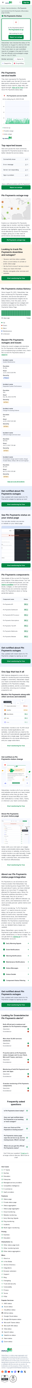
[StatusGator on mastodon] (15, 1372)
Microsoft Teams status (12, 1322)
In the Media (8, 1261)
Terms (6, 1293)
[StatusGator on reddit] (2, 1372)
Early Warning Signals (11, 1218)
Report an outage (16, 37)
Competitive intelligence (11, 1186)
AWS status (8, 1303)
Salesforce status (10, 1335)
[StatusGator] (16, 1350)
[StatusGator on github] (18, 1372)
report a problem (7, 584)
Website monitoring (10, 1215)
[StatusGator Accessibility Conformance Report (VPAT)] (13, 1378)
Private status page (10, 1202)
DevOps (6, 1173)
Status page (8, 1199)
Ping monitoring (9, 1221)
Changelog (7, 1280)
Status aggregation (10, 1205)
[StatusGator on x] (25, 1372)
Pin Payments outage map (16, 209)
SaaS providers (9, 1192)
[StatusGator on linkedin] (6, 1372)
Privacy (6, 1290)
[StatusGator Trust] (4, 1378)
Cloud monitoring (9, 1212)
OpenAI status (9, 1332)
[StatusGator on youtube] (9, 1372)
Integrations (8, 1268)
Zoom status (8, 1341)
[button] (16, 943)
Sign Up (26, 2)
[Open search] (20, 2)
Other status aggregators (12, 1251)
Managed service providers (13, 1182)
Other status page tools (11, 1245)
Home (3, 8)
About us (7, 1258)
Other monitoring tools (11, 1248)
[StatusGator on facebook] (22, 1372)
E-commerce (8, 1189)
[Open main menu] (3, 2)
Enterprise (7, 1179)
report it (4, 355)
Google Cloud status (11, 1316)
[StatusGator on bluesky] (12, 1372)
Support (6, 1274)
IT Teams (7, 1170)
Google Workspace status (12, 1319)
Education (7, 1176)
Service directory (11, 8)
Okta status (7, 1329)
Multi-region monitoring (11, 1228)
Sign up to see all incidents (16, 481)
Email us (24, 1153)
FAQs (5, 1296)
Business (7, 1235)
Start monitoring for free (16, 278)
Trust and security (10, 1284)
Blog (5, 1277)
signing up (16, 937)
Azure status (8, 1307)
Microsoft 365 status (11, 1326)
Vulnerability (8, 1287)
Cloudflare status (9, 1310)
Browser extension (10, 1271)
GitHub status (8, 1313)
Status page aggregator (11, 1209)
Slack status (8, 1338)
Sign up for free (17, 87)
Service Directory (9, 1265)
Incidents (7, 1224)
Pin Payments (22, 8)
